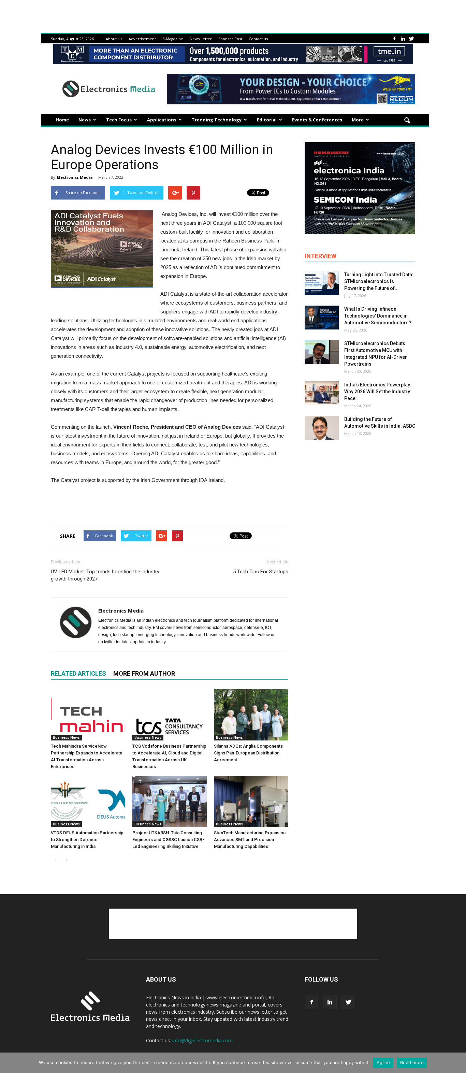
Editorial (267, 120)
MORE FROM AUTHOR (144, 673)
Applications (161, 120)
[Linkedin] (403, 38)
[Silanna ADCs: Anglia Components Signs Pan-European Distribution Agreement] (251, 714)
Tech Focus (119, 120)
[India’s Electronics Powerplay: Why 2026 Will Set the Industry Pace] (322, 393)
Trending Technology (217, 120)
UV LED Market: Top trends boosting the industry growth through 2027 (105, 575)
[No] (457, 1062)
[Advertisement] (169, 504)
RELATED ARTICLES (78, 673)
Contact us (258, 38)
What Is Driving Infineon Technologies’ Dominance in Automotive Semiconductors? (377, 315)
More (358, 120)
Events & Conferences (317, 120)
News (84, 120)
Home (62, 120)
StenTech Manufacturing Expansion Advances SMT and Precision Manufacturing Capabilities (250, 839)
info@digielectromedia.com (202, 1040)
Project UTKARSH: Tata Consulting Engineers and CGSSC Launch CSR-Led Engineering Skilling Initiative (168, 839)
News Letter (201, 38)
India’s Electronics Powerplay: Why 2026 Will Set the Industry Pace (377, 391)
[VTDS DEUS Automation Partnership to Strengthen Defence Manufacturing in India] (88, 801)
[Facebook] (394, 38)
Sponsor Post (230, 38)
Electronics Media (75, 177)
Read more (412, 1062)
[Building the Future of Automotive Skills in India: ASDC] (322, 428)
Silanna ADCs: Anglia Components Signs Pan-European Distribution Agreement (248, 753)
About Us (114, 38)
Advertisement (142, 38)
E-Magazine (172, 38)
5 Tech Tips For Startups (260, 572)
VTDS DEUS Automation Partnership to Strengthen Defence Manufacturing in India (87, 839)
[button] (407, 121)
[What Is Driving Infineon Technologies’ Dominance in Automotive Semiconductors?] (322, 317)
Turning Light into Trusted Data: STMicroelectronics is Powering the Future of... (378, 281)
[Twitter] (411, 38)
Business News (66, 737)
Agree (383, 1062)
